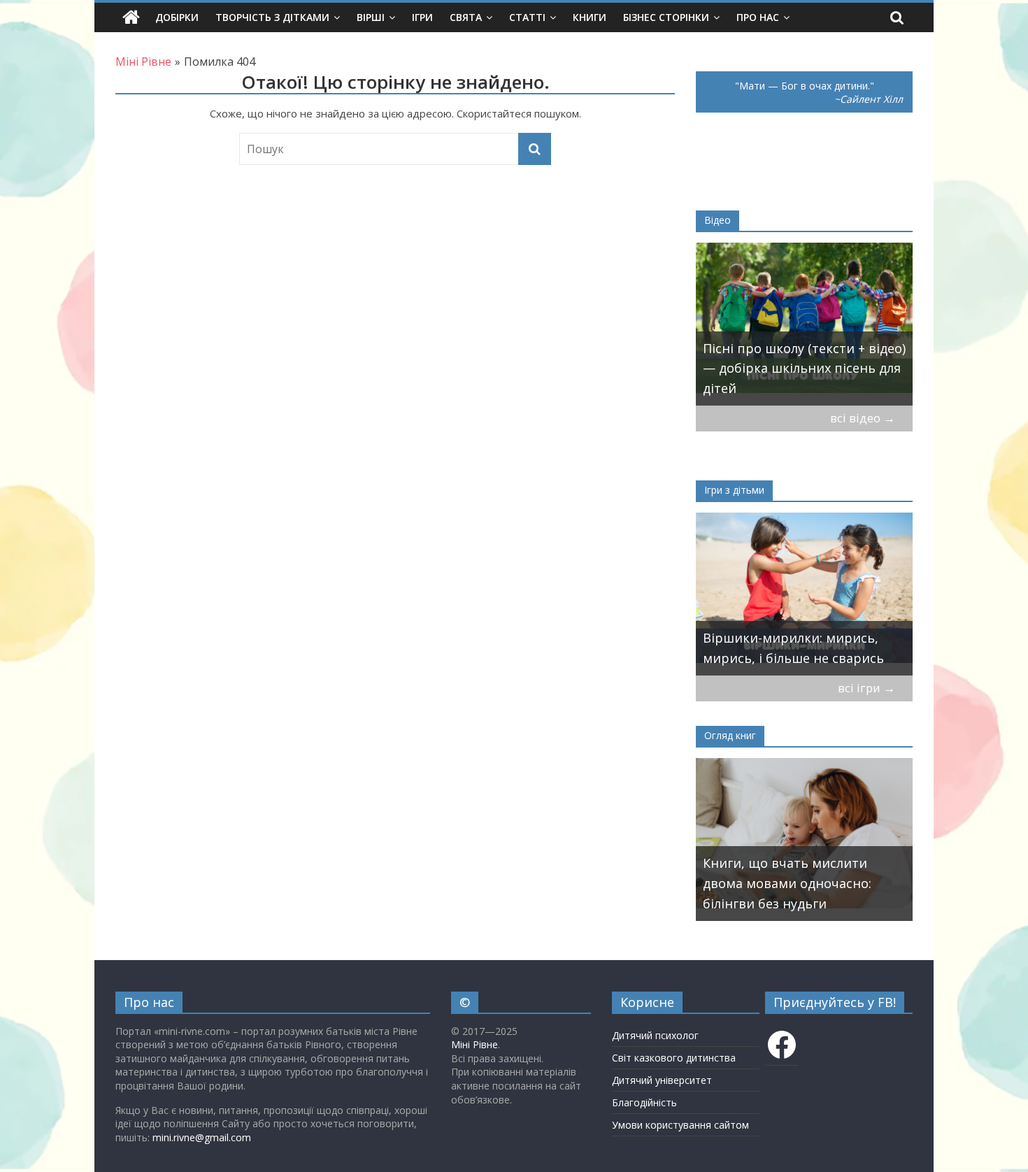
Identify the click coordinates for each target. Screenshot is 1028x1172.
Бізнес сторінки (666, 17)
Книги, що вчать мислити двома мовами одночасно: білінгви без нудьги (787, 883)
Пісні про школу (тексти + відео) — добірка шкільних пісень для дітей (804, 368)
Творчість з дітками (272, 17)
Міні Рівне (474, 1044)
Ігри (422, 17)
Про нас (757, 17)
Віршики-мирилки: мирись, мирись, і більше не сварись (793, 647)
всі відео (862, 418)
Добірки (177, 17)
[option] (804, 324)
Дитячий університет (662, 1080)
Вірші (371, 17)
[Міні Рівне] (131, 17)
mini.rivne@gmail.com (201, 1137)
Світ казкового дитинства (674, 1057)
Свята (466, 17)
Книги (589, 17)
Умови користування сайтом (680, 1124)
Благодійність (644, 1102)
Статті (527, 17)
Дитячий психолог (655, 1035)
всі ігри (866, 688)
